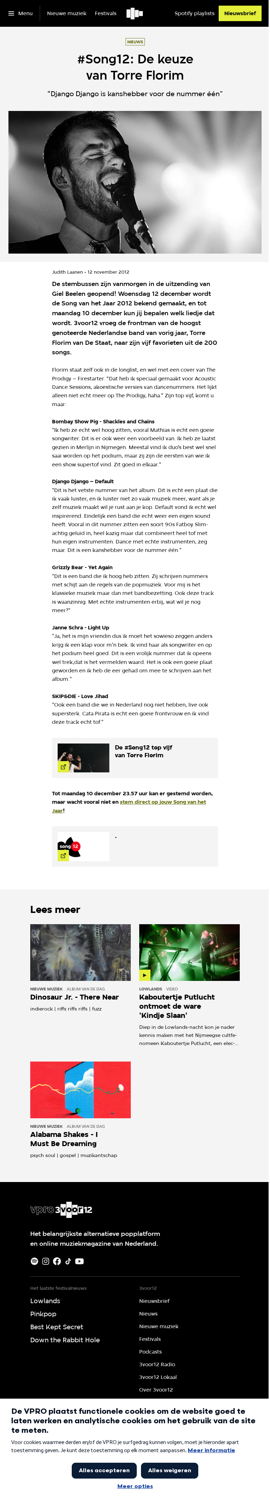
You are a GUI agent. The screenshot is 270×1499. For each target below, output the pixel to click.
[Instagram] (45, 1261)
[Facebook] (57, 1261)
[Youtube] (79, 1261)
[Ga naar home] (135, 13)
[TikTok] (68, 1261)
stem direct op (140, 801)
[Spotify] (34, 1261)
